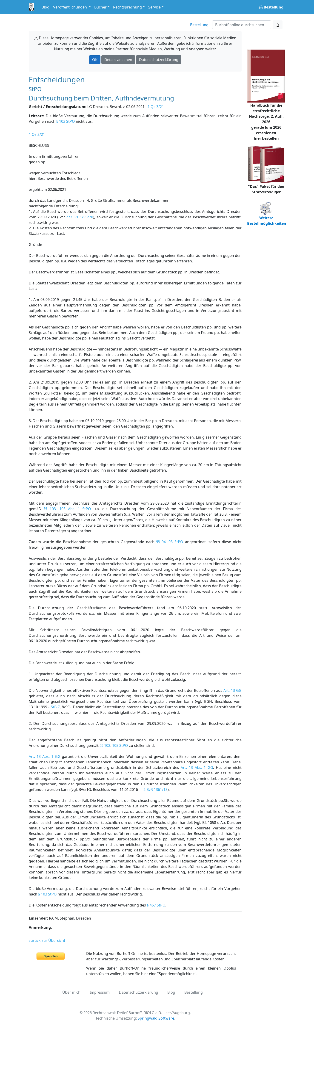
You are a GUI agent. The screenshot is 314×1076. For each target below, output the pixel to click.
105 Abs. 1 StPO (75, 508)
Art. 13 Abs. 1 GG (44, 756)
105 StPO (120, 745)
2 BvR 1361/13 (155, 789)
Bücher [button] (100, 7)
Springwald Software (156, 1018)
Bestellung (199, 24)
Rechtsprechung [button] (127, 7)
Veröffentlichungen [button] (70, 7)
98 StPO (175, 541)
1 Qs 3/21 (156, 106)
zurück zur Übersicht (47, 940)
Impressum (100, 992)
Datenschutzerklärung (158, 59)
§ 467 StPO (156, 905)
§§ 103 (49, 508)
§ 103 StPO (65, 121)
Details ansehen (118, 59)
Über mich (71, 992)
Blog (45, 7)
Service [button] (154, 7)
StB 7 (55, 706)
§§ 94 (161, 541)
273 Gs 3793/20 (79, 217)
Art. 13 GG (232, 690)
